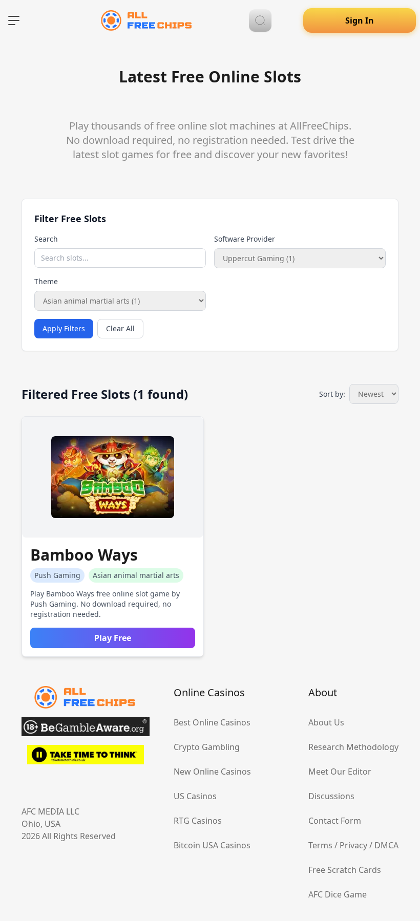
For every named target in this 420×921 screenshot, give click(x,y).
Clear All (120, 328)
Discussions (331, 796)
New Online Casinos (212, 771)
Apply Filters (64, 328)
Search (46, 239)
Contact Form (334, 820)
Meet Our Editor (339, 771)
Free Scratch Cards (344, 869)
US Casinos (195, 796)
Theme (46, 281)
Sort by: (332, 394)
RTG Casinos (198, 820)
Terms (320, 845)
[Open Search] (260, 20)
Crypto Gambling (207, 747)
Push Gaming (57, 575)
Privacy (353, 845)
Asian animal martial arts (136, 575)
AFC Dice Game (337, 894)
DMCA (386, 845)
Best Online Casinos (212, 722)
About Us (326, 722)
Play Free (112, 638)
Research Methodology (353, 747)
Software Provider (244, 239)
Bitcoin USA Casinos (212, 845)
